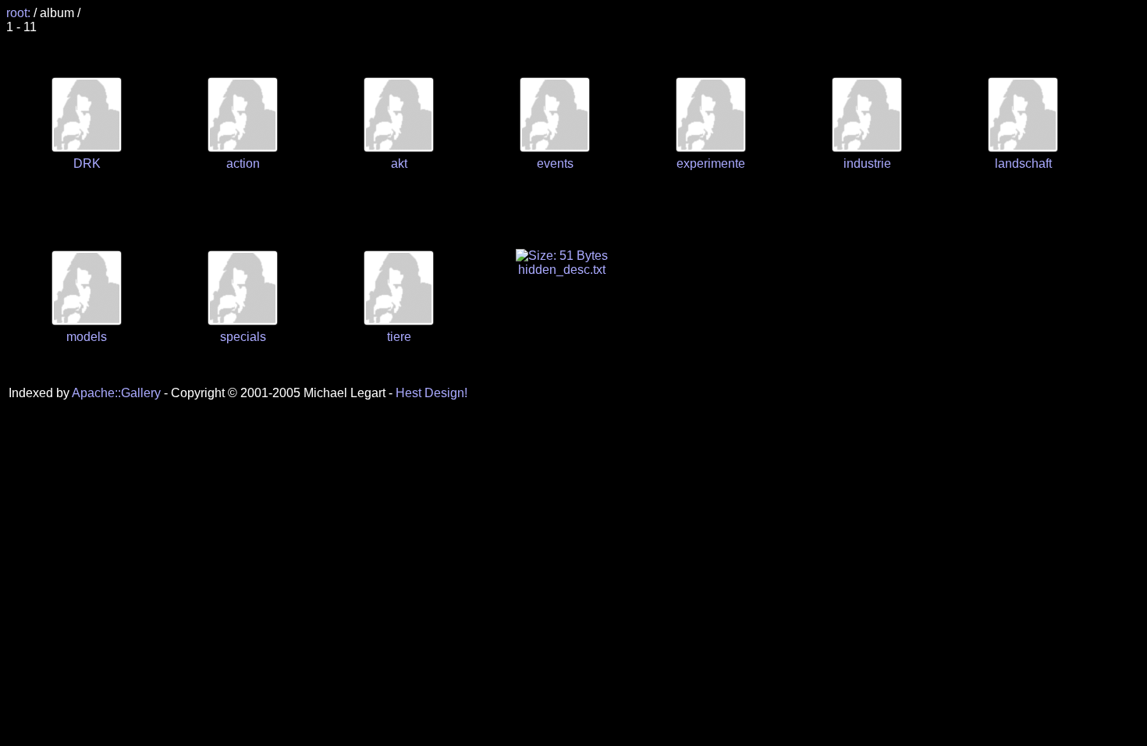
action (243, 163)
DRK (87, 163)
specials (243, 336)
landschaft (1023, 163)
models (86, 336)
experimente (710, 163)
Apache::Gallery (116, 393)
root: (20, 13)
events (555, 163)
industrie (867, 163)
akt (399, 163)
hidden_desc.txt (561, 269)
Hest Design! (431, 393)
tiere (399, 336)
